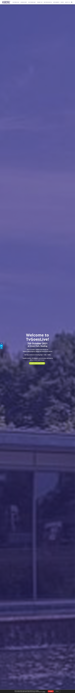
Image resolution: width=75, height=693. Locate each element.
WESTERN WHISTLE (48, 2)
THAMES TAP (39, 2)
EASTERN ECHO (16, 2)
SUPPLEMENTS (56, 2)
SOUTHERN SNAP (32, 2)
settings (43, 691)
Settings (57, 691)
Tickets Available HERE (37, 363)
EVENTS (62, 2)
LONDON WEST (23, 2)
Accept (50, 691)
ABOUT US (67, 2)
